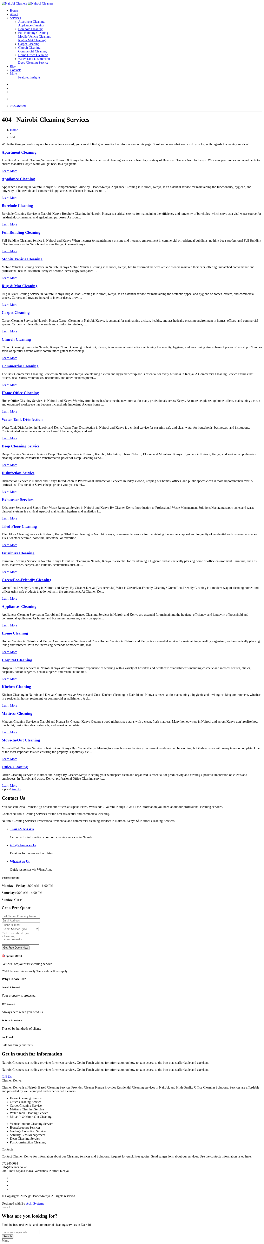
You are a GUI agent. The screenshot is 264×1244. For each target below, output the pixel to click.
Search (7, 1236)
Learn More (9, 171)
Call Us (7, 1076)
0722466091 (18, 106)
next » (17, 789)
